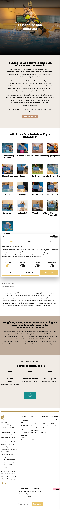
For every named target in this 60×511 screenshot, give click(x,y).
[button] (3, 4)
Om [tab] (50, 241)
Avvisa (11, 272)
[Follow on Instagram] (6, 483)
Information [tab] (30, 241)
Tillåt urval (30, 272)
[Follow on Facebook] (3, 483)
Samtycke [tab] (10, 241)
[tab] (30, 280)
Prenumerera (38, 504)
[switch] (22, 265)
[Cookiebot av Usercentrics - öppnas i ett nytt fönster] (51, 236)
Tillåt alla (49, 272)
